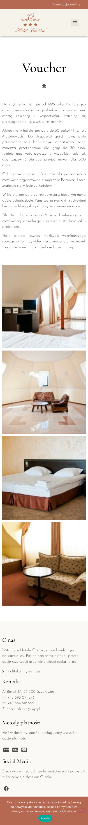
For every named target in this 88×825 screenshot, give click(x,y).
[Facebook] (6, 788)
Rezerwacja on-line (66, 4)
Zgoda (45, 818)
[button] (75, 22)
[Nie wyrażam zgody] (81, 811)
